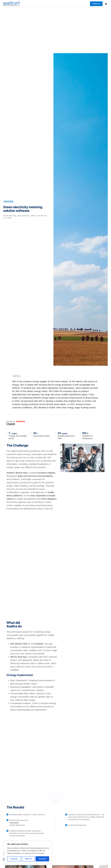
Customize (14, 859)
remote (9, 218)
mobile (32, 215)
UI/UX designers (48, 499)
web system (14, 823)
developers (25, 215)
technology (13, 215)
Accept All (42, 859)
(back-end (22, 476)
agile (19, 215)
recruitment (39, 215)
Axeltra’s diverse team (17, 473)
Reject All (28, 859)
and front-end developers (40, 476)
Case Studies (8, 201)
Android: (39, 644)
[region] (28, 852)
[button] (106, 4)
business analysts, (47, 473)
